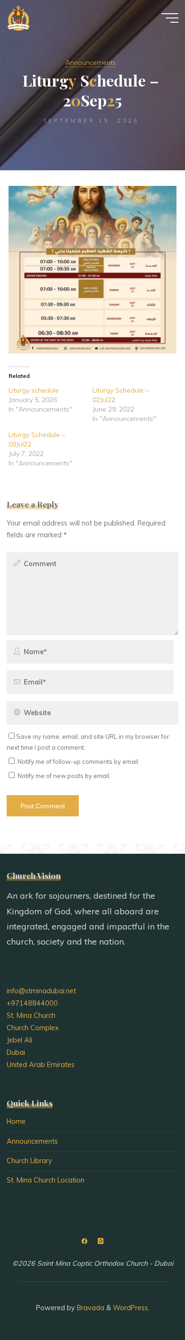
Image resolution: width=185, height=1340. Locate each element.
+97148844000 (32, 1003)
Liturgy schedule (34, 390)
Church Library (29, 1160)
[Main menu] (169, 18)
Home (16, 1121)
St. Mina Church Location (45, 1180)
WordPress (130, 1308)
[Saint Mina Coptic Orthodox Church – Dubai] (18, 17)
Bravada (89, 1308)
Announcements (90, 62)
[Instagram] (100, 1241)
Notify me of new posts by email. (64, 775)
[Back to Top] (148, 1303)
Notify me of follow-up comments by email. (78, 761)
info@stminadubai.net (41, 991)
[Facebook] (84, 1241)
